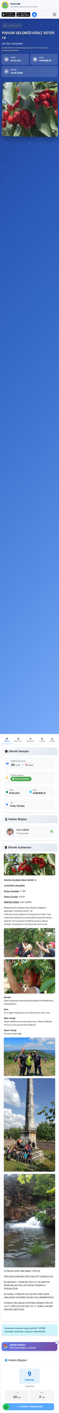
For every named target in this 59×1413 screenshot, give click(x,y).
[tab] (7, 740)
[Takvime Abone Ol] (34, 14)
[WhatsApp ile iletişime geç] (6, 1406)
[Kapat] (56, 1342)
